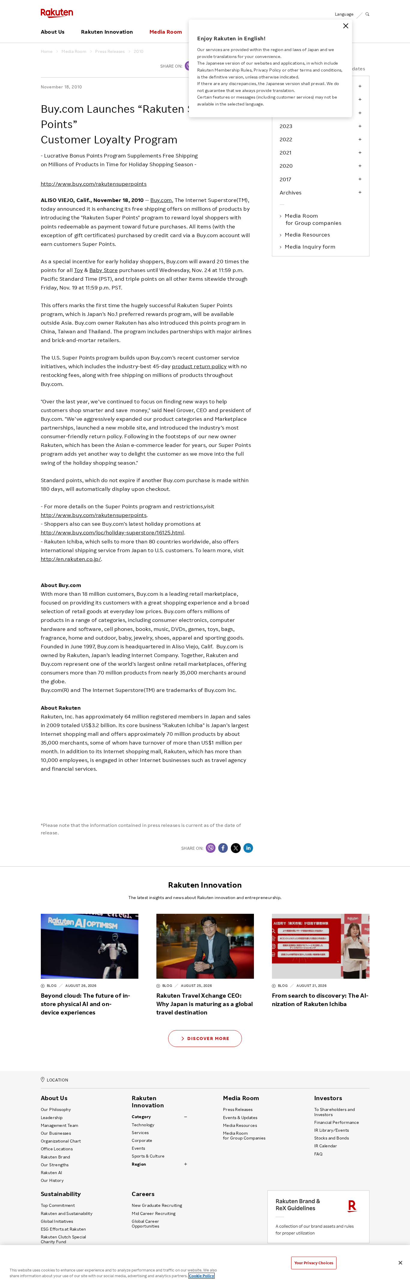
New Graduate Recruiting (157, 1205)
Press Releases (110, 51)
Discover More (208, 1038)
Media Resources (308, 234)
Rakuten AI (51, 1172)
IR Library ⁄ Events (331, 1130)
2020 (286, 165)
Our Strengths (55, 1164)
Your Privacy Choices (313, 1262)
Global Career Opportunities (145, 1223)
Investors (328, 1098)
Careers (143, 1194)
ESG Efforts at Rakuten (63, 1229)
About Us (53, 32)
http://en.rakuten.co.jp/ (71, 558)
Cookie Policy (201, 1275)
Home (47, 51)
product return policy (199, 366)
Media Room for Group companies (314, 219)
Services (140, 1132)
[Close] (346, 26)
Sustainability (61, 1194)
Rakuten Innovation (107, 32)
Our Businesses (56, 1133)
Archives (291, 192)
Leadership (52, 1117)
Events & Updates (240, 1117)
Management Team (59, 1125)
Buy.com (161, 200)
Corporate (142, 1140)
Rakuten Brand (55, 1157)
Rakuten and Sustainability (67, 1213)
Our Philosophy (56, 1109)
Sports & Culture (148, 1156)
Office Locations (57, 1148)
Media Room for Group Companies (244, 1135)
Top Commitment (58, 1205)
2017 (285, 179)
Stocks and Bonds (331, 1138)
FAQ (318, 1154)
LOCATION (57, 1079)
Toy (78, 270)
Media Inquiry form (311, 246)
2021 (286, 152)
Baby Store (103, 270)
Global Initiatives (57, 1221)
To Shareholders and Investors (334, 1112)
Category (141, 1116)
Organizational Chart (61, 1141)
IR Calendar (325, 1145)
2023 (286, 126)
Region (139, 1164)
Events (138, 1148)
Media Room (165, 32)
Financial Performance (336, 1122)
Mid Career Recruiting (154, 1213)
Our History (52, 1180)
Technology (143, 1124)
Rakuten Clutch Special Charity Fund (63, 1239)
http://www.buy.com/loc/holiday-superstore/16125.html (112, 532)
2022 (286, 139)
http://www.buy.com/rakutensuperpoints (94, 183)
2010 (139, 51)
